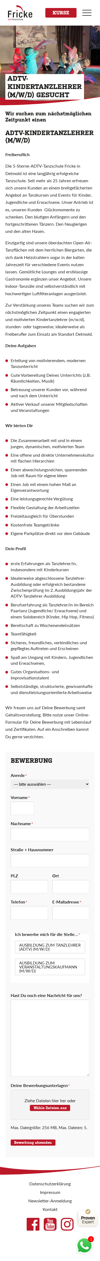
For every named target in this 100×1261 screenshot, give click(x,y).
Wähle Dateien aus (50, 1108)
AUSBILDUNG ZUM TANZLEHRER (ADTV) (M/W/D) (50, 947)
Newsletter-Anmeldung (50, 1201)
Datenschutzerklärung (50, 1184)
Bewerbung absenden (33, 1143)
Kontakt (50, 1209)
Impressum (50, 1192)
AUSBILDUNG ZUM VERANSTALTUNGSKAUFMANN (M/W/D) (48, 967)
